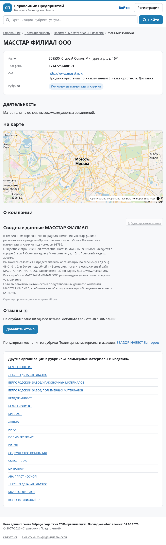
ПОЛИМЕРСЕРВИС (21, 437)
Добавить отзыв (20, 329)
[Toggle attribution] (158, 198)
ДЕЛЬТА (13, 422)
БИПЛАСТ (15, 414)
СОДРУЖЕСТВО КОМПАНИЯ (27, 453)
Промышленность (37, 33)
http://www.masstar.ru (66, 73)
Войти (124, 7)
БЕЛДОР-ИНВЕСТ (20, 398)
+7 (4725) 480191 (61, 66)
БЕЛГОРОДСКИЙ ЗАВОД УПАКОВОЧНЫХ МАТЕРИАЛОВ (46, 382)
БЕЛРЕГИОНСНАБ (20, 367)
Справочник (11, 33)
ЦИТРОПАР (15, 468)
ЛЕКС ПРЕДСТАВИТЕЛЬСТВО (27, 375)
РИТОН (13, 445)
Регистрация (148, 7)
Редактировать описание (144, 223)
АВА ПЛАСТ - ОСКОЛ (22, 476)
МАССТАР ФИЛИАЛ (21, 492)
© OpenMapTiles (116, 198)
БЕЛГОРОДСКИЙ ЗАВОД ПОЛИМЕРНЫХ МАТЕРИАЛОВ (45, 390)
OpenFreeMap (98, 198)
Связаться (10, 537)
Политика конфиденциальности (44, 537)
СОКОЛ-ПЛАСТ (18, 461)
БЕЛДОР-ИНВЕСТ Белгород (137, 342)
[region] (83, 167)
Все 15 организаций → (24, 500)
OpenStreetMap (146, 198)
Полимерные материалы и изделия (79, 33)
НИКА (12, 429)
